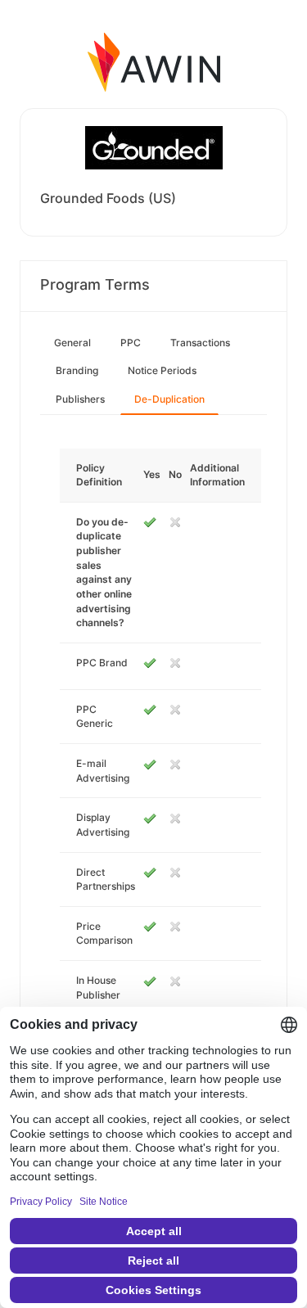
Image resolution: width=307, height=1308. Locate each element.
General (72, 342)
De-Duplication (169, 399)
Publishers (80, 399)
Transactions (200, 342)
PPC (130, 342)
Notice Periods (162, 370)
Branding (77, 370)
